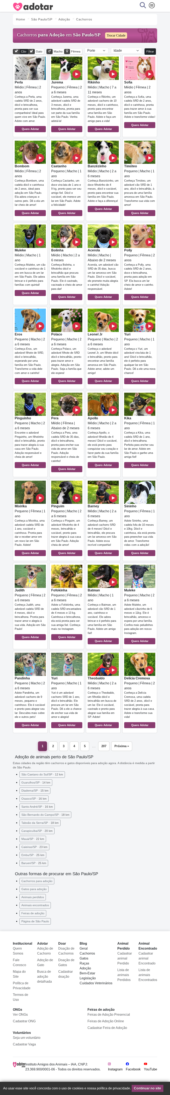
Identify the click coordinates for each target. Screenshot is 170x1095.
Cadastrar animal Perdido (124, 958)
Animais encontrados (35, 905)
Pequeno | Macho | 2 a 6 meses (30, 358)
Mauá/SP (32, 839)
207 (103, 746)
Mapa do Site (19, 974)
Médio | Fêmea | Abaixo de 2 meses (65, 443)
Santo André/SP (37, 806)
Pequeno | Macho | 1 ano (66, 189)
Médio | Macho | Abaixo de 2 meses (103, 273)
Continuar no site (147, 1088)
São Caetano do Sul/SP (42, 774)
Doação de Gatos (66, 962)
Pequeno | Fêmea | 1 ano (139, 441)
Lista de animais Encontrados (147, 975)
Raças (84, 963)
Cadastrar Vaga (24, 1044)
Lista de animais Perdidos (124, 975)
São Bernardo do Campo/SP (45, 814)
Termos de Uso (20, 997)
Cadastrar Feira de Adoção (107, 1028)
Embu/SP (32, 855)
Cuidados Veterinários (96, 983)
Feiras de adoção (32, 913)
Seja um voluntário (26, 1037)
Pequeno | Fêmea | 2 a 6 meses (66, 106)
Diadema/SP (35, 790)
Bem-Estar (87, 973)
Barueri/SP (33, 863)
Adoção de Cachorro (45, 951)
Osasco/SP (34, 798)
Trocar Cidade (116, 35)
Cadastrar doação (65, 974)
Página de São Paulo (35, 921)
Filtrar (150, 51)
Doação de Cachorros (66, 951)
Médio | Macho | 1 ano (30, 271)
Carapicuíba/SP (37, 830)
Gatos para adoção (34, 889)
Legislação (88, 978)
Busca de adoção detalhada (44, 976)
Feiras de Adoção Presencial (108, 1014)
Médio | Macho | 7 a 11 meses (103, 106)
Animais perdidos (32, 897)
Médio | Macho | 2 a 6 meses (103, 187)
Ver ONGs (20, 1014)
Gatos (84, 958)
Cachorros (87, 953)
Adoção (85, 968)
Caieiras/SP (34, 847)
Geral (84, 948)
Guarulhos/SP (35, 782)
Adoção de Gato (45, 962)
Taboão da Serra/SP (40, 822)
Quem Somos (18, 951)
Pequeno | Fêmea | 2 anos (139, 273)
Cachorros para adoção (36, 881)
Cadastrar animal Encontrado (146, 958)
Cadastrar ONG (24, 1021)
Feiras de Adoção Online (105, 1021)
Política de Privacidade (21, 985)
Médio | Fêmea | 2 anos (30, 106)
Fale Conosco (19, 962)
